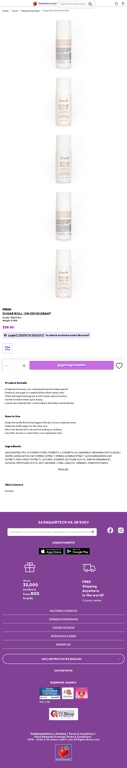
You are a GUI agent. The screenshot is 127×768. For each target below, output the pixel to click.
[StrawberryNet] (45, 3)
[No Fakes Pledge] (82, 696)
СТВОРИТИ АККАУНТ (30, 335)
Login (11, 335)
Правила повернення (63, 619)
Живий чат (63, 644)
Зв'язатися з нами (63, 636)
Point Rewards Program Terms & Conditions (62, 736)
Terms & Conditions (81, 733)
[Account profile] (116, 3)
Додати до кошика (72, 365)
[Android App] (77, 553)
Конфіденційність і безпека (48, 733)
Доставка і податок (63, 610)
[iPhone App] (51, 553)
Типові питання (63, 627)
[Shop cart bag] (123, 3)
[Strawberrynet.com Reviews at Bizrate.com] (50, 698)
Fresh (6, 309)
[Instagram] (121, 531)
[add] (24, 365)
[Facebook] (110, 531)
